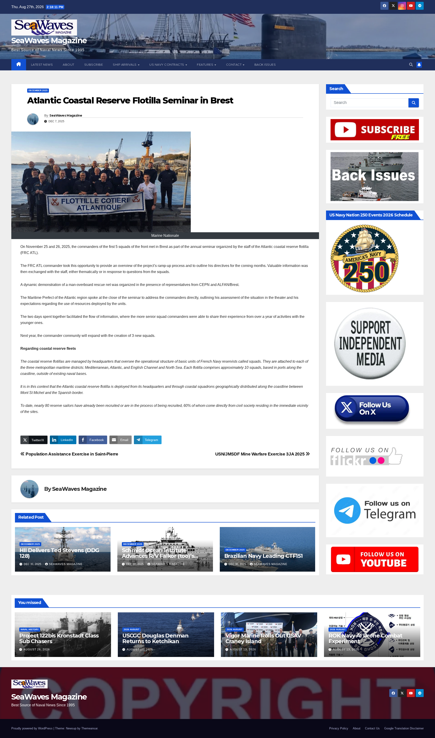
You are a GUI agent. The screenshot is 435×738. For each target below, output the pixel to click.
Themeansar (89, 728)
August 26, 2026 (37, 649)
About (68, 64)
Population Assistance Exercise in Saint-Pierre (71, 454)
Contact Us (372, 728)
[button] (411, 65)
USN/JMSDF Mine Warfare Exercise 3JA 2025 (260, 454)
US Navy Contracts (167, 64)
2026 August (131, 629)
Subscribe (93, 64)
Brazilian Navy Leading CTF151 (263, 556)
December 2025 (38, 90)
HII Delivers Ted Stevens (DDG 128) (59, 553)
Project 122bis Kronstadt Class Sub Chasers (59, 638)
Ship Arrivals (125, 64)
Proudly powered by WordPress (32, 728)
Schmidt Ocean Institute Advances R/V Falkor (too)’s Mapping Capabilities (158, 556)
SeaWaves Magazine (49, 40)
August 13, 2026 (140, 649)
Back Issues (265, 64)
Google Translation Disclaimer (404, 728)
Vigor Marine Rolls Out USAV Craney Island (263, 638)
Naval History (30, 629)
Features (205, 64)
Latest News (42, 64)
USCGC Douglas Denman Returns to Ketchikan (155, 638)
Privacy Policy (338, 728)
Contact (234, 64)
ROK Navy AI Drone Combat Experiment (365, 638)
